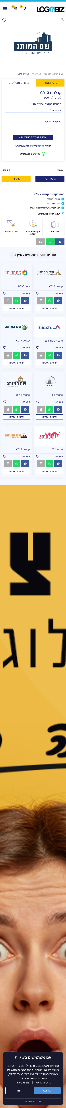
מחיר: (59, 170)
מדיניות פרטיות (42, 1082)
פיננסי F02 (57, 449)
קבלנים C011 (23, 395)
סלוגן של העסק (53, 121)
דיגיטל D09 (24, 286)
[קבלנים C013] (33, 42)
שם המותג (56, 110)
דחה (18, 1090)
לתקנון (40, 146)
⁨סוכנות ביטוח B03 (54, 341)
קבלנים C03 (57, 395)
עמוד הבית (58, 73)
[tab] (50, 83)
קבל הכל (47, 1090)
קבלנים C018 (23, 449)
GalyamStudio (30, 1101)
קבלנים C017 (23, 341)
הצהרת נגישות (23, 1082)
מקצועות (47, 73)
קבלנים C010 (56, 286)
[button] (5, 8)
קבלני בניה (36, 73)
